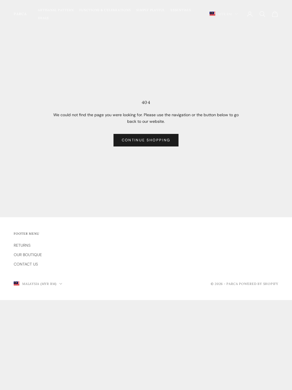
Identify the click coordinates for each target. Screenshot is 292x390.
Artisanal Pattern (56, 10)
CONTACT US (26, 264)
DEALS (43, 18)
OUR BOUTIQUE (28, 254)
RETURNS (22, 245)
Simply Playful (150, 10)
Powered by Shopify (258, 284)
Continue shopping (146, 140)
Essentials (181, 10)
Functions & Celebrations (105, 10)
